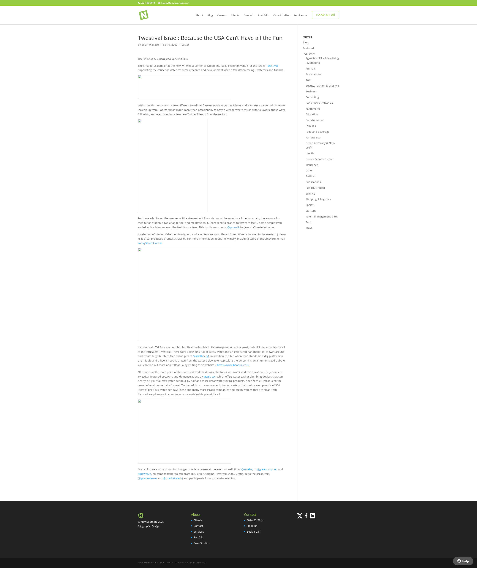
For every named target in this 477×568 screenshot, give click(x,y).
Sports (310, 205)
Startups (311, 210)
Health (310, 153)
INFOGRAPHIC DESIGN (148, 562)
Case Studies (281, 15)
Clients (235, 15)
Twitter (184, 44)
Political (310, 176)
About (199, 15)
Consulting (312, 97)
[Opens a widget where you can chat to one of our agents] (463, 561)
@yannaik (233, 227)
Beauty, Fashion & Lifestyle (322, 85)
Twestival (272, 65)
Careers (222, 15)
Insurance (312, 165)
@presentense (148, 478)
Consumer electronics (319, 103)
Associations (313, 74)
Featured (308, 48)
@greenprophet (267, 469)
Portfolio (263, 15)
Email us (252, 526)
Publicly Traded (315, 188)
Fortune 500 (313, 137)
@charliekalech (172, 478)
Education (312, 114)
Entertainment (315, 120)
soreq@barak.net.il (150, 243)
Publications (313, 182)
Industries (309, 54)
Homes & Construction (320, 159)
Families (311, 126)
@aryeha (246, 469)
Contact (249, 15)
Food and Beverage (317, 131)
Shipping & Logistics (318, 199)
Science (310, 193)
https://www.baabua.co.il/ (233, 365)
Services (299, 15)
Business (311, 91)
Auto (308, 80)
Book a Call (253, 531)
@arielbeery (200, 356)
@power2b (144, 474)
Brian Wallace (150, 44)
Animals (311, 68)
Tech (309, 222)
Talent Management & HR (322, 216)
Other (309, 170)
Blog (210, 15)
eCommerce (313, 109)
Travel (309, 228)
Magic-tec (209, 376)
